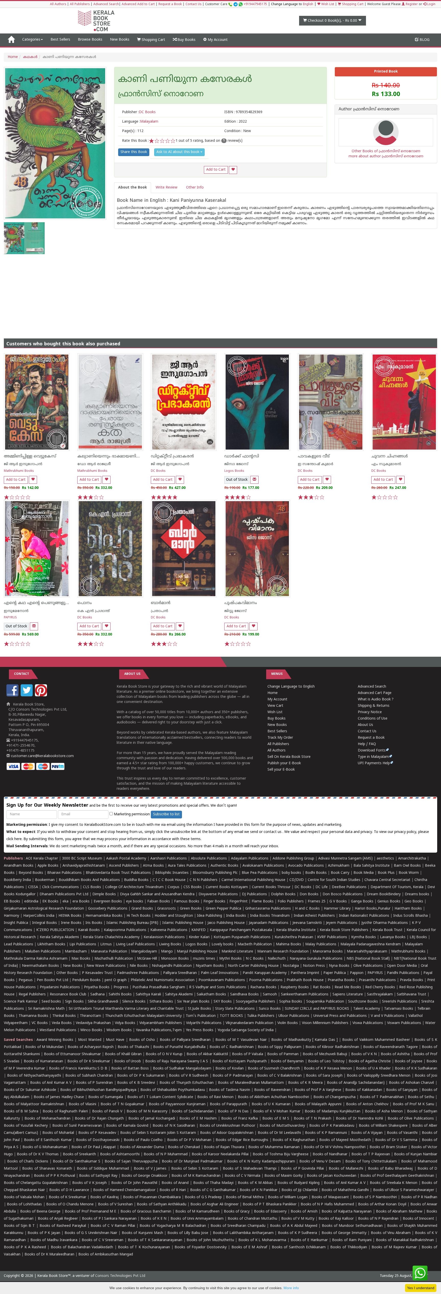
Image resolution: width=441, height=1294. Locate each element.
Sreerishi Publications (399, 1001)
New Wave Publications (106, 966)
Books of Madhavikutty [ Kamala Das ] (304, 1040)
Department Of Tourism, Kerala (397, 887)
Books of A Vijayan (367, 1133)
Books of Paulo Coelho (143, 1140)
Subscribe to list (166, 814)
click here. (14, 839)
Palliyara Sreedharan (180, 973)
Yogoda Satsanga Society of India (245, 1030)
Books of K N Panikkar (258, 1190)
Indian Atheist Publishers (314, 916)
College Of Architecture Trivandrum (134, 887)
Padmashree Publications (138, 973)
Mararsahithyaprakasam (367, 951)
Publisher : (139, 112)
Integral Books (44, 923)
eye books (134, 901)
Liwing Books (170, 944)
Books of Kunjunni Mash (142, 1233)
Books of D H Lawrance (69, 1190)
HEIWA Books (69, 916)
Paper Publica (334, 973)
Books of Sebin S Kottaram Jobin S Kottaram (158, 1133)
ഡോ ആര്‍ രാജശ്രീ (94, 464)
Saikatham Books (211, 994)
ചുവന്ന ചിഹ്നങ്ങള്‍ (389, 456)
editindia (31, 901)
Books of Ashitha (395, 1054)
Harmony (11, 916)
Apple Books (48, 866)
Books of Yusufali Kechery (26, 1126)
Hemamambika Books (103, 916)
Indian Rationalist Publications (364, 916)
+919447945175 (255, 4)
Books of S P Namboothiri (375, 1197)
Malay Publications (320, 944)
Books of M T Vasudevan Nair (241, 1040)
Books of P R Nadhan (419, 1197)
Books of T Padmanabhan (382, 1097)
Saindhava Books (244, 994)
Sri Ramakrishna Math (46, 1009)
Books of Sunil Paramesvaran (77, 1126)
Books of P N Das (233, 1111)
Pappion (356, 973)
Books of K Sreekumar (67, 1197)
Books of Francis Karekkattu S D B (78, 1068)
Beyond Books (31, 873)
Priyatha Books (96, 987)
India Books (236, 916)
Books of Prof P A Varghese (318, 1090)
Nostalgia (291, 966)
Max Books (80, 959)
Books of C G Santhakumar (213, 1190)
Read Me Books (348, 987)
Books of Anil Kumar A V (50, 1083)
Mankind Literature (237, 951)
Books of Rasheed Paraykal (63, 1226)
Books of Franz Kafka (239, 1118)
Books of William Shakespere (383, 1126)
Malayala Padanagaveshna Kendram (370, 944)
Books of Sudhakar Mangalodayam (182, 1068)
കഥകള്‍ (30, 57)
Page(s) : (132, 131)
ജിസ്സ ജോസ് (235, 611)
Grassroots (166, 909)
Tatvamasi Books (398, 1009)
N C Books (255, 959)
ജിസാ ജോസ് (236, 464)
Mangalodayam (144, 951)
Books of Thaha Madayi (213, 1183)
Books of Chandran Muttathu (252, 1219)
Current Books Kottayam (227, 887)
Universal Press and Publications (340, 1016)
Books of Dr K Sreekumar (88, 1061)
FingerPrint (238, 901)
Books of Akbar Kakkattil (207, 1054)
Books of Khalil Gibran (123, 1054)
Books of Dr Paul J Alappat (93, 1147)
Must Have (115, 1040)
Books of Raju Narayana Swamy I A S (176, 1061)
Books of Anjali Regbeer (58, 1219)
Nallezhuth (277, 959)
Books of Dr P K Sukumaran (141, 1076)
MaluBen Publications (43, 951)
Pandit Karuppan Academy (265, 973)
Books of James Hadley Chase (59, 1097)
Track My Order (280, 738)
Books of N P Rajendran (378, 1219)
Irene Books (71, 923)
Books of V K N (364, 1054)
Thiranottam (90, 1016)
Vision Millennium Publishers (325, 1023)
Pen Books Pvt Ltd (52, 980)
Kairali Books (89, 930)
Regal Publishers (32, 994)
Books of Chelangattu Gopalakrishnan (36, 1183)
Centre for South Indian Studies (334, 880)
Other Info (195, 187)
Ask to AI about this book (178, 152)
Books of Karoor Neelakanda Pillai (220, 1154)
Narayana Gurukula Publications (316, 959)
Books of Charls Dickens (27, 1161)
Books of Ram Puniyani (351, 1240)
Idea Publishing (209, 916)
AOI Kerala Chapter (42, 858)
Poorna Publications (266, 980)
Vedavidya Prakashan (93, 1023)
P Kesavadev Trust (97, 973)
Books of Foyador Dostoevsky (201, 1247)
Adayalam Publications (249, 858)
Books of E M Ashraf (249, 1247)
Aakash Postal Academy (126, 858)
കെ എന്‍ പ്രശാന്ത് (93, 611)
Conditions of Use (372, 718)
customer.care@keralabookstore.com (42, 756)
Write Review (166, 187)
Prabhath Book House (305, 980)
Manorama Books (328, 951)
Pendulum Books (86, 980)
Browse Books (90, 40)
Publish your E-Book (284, 763)
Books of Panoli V (107, 1111)
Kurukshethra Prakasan (294, 937)
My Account (217, 40)
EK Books (50, 901)
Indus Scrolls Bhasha (410, 916)
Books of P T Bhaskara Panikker (270, 1204)
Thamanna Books (33, 1016)
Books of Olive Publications (411, 1118)
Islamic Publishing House (182, 923)
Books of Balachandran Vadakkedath (82, 1247)
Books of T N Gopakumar (122, 1104)
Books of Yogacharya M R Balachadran (173, 1226)
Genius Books (388, 901)
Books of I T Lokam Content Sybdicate (160, 1097)
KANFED (198, 930)
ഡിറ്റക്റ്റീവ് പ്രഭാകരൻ (172, 456)
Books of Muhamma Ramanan (274, 1147)
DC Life (321, 887)
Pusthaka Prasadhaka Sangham (158, 987)
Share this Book (133, 152)
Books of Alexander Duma (142, 1147)
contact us (273, 832)
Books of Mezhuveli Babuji (325, 1054)
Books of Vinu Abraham (391, 1233)
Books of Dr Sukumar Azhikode (30, 1090)
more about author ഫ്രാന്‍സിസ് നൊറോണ (386, 156)
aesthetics (385, 858)
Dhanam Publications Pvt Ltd (64, 894)
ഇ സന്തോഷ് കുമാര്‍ (315, 464)
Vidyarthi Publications (204, 1023)
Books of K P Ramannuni (326, 1133)
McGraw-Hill (147, 959)
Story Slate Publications (235, 1009)
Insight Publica (16, 923)
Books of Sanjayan (402, 1090)
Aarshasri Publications (168, 858)
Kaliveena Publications (168, 930)
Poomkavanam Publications (222, 980)
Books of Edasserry (270, 1211)
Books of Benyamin (287, 1061)
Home (13, 57)
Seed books (51, 1001)
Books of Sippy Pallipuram (279, 1047)
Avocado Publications (306, 866)
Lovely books (223, 944)
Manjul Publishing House (197, 951)
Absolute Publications (209, 858)
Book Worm (409, 873)
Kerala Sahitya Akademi (59, 937)
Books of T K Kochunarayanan (144, 1247)
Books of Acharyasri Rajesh (91, 1047)
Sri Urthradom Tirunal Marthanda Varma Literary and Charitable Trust (126, 1009)
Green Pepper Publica (223, 909)
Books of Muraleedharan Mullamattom (251, 1083)
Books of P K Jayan (44, 1233)
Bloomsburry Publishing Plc (215, 873)
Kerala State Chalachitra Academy (111, 937)
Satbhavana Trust (411, 994)
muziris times (204, 959)
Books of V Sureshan (115, 1204)
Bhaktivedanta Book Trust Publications (118, 873)
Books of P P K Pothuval (54, 1176)
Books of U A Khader (373, 1068)
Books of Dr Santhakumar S (76, 1161)
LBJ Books (418, 937)
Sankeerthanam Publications (304, 994)
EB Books (12, 901)
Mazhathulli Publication (113, 959)
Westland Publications (58, 1030)
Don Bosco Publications (343, 894)
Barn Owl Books (407, 866)
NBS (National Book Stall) (368, 959)
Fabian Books (158, 901)
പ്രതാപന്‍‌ (159, 611)
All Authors (58, 4)
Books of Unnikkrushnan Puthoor (227, 1126)
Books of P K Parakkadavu (331, 1126)
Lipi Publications (82, 944)
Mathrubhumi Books (19, 471)
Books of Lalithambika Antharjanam (243, 1233)
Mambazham (76, 951)
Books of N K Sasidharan (174, 1126)
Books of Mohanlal (58, 1133)
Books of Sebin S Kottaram (194, 1169)
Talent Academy (366, 1009)
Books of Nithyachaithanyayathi (34, 1076)
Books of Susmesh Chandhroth (274, 1068)
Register (411, 4)
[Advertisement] (220, 292)
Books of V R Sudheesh (188, 1076)
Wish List (327, 4)
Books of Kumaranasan (43, 1061)
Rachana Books (263, 987)
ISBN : (243, 112)
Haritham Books (408, 909)
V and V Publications (387, 1016)
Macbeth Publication (255, 944)
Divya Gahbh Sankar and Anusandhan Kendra (157, 894)
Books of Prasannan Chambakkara (152, 1197)
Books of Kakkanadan (363, 1090)
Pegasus (26, 980)
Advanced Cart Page (374, 693)
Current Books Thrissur (271, 887)
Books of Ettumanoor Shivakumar (72, 1054)
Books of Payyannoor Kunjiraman (177, 1104)
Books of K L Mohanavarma (262, 1240)
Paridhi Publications (403, 973)
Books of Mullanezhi (346, 1169)
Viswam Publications (404, 1023)
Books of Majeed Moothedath (345, 1140)
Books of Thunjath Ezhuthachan (187, 1083)
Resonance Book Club (68, 994)
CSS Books (192, 887)
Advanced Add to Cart (138, 4)
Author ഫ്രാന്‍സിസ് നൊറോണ (369, 109)
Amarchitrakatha (412, 858)
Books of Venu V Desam (320, 1161)
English (308, 4)
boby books (291, 873)
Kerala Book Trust (387, 930)
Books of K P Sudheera (297, 1233)
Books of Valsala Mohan (24, 1197)
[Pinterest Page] (41, 695)
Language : (140, 122)
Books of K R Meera (305, 1083)
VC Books (40, 1023)
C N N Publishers (203, 880)
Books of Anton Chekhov (367, 1104)
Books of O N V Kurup (164, 1054)
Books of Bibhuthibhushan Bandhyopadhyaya (98, 1090)
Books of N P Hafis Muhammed (327, 1204)
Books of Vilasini (82, 1104)
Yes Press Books (199, 1030)
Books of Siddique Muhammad (103, 1169)
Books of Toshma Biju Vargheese (280, 1154)
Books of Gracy (237, 1211)
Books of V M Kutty (297, 1219)
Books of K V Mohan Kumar (276, 1111)
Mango (167, 951)
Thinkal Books (64, 1016)
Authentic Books (224, 866)
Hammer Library (337, 909)
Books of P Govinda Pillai (302, 1169)
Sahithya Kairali (148, 994)
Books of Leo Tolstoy (326, 1061)
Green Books (191, 909)
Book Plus (386, 873)
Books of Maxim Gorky (283, 1176)
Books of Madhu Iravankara (53, 1240)
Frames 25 (316, 901)
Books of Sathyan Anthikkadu (161, 1204)
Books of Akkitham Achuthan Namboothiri (273, 1097)
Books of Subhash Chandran (89, 1076)
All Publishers (80, 4)
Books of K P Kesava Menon (328, 1068)
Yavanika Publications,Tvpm (159, 1030)
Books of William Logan (288, 1197)
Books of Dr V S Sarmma (396, 1140)
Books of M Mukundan (44, 1047)
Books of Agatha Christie (370, 1061)
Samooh (270, 994)
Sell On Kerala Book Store (289, 757)
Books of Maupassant (330, 1197)
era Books (81, 901)
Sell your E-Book (281, 770)
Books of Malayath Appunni (318, 1104)
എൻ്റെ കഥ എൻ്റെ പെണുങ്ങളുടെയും (41, 603)
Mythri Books (230, 959)
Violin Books (287, 1023)
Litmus (106, 944)
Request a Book (170, 4)
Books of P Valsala (247, 1054)
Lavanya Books (393, 937)
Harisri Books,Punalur (372, 909)
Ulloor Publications (293, 1016)
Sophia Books (290, 1001)
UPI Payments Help (374, 763)
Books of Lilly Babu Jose (188, 1233)
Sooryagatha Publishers (255, 1001)
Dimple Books (104, 894)
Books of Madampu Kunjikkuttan (332, 1111)
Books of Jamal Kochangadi (151, 1118)
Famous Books (186, 901)
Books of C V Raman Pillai (113, 1226)
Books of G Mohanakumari (44, 1147)
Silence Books (133, 1001)
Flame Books (263, 901)
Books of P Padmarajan (233, 1076)
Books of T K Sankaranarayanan (155, 1240)
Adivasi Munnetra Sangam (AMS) (345, 858)
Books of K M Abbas (255, 1183)
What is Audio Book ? (376, 699)
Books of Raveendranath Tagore (390, 1047)
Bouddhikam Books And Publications (89, 880)
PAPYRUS (10, 618)
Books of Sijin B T (19, 1226)
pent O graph (116, 980)
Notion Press (314, 966)
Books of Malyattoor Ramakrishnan (34, 1104)
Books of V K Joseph (89, 1183)
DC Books (158, 471)
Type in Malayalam (373, 757)
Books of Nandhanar (330, 1154)
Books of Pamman (283, 1054)
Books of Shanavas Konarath (47, 1169)
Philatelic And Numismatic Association (162, 980)
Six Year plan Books (193, 1001)
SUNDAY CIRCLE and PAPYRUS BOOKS (317, 1009)
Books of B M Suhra (21, 1111)
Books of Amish (304, 1211)
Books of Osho (142, 1040)
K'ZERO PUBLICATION (55, 930)
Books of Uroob (127, 1061)
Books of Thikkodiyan (348, 1247)
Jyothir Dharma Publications (384, 923)
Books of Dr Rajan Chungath (99, 1118)
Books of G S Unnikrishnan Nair (91, 1233)
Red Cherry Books (380, 987)
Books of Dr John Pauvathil (134, 1183)
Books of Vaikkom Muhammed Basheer (376, 1040)
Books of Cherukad (184, 1147)
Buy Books (185, 40)
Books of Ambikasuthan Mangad (105, 1254)
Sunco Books (270, 1009)
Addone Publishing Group (293, 858)
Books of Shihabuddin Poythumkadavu (172, 1090)
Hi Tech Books (139, 916)
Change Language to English (291, 687)
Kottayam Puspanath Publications (242, 937)
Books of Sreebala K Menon (393, 1183)
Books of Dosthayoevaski (97, 1140)
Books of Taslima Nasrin (229, 1090)
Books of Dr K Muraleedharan (49, 1254)
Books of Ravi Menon (215, 1097)
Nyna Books (339, 966)
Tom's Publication (201, 1016)
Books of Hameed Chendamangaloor (124, 1190)
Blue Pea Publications (260, 873)
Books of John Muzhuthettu (210, 1240)
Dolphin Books (283, 894)
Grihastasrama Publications (268, 909)
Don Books (309, 894)
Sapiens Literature (348, 994)
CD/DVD (296, 880)
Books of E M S (275, 1118)
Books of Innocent (418, 1219)
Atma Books (153, 866)
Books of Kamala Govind (127, 1126)
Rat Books (321, 987)
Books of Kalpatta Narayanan (347, 1211)
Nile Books (139, 966)
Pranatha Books (341, 980)
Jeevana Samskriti (307, 923)
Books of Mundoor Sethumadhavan (352, 1226)
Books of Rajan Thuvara (224, 1147)
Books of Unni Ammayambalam (196, 1219)
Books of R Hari (173, 1190)
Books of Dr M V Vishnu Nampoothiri (334, 1147)
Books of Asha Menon (384, 1111)
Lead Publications (18, 944)
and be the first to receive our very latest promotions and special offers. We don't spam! (121, 805)
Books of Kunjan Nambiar (415, 1154)
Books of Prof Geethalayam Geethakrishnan (397, 1176)
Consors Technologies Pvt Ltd (120, 1276)
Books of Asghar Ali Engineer (214, 1204)
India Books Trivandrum (270, 916)
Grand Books (142, 909)
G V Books (338, 901)
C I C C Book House (169, 880)
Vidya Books (125, 1023)
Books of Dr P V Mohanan (189, 1140)
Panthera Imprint (305, 973)
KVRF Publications (332, 937)
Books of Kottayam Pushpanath (239, 1061)
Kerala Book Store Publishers (344, 930)
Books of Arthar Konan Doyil (382, 1204)
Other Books (67, 973)
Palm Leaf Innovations (220, 973)
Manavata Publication (109, 951)
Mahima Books (288, 944)
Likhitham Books (51, 944)
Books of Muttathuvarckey (282, 1126)
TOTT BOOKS (231, 1016)
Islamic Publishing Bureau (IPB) (132, 923)
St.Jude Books (199, 1009)
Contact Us (193, 4)
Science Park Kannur (21, 1001)
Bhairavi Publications (64, 873)
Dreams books (417, 894)
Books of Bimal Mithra (245, 1197)
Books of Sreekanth (79, 1154)
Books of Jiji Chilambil (299, 1190)
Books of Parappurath (228, 1104)
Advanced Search (106, 4)
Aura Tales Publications (187, 866)
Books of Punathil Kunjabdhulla (179, 1047)
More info (291, 1288)
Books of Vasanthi (402, 1133)
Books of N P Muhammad (165, 1154)
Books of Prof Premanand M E (90, 1211)
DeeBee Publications (349, 887)
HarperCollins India (38, 916)
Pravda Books (411, 980)
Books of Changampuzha (334, 1097)
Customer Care (236, 4)
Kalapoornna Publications (125, 930)
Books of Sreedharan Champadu (238, 1226)
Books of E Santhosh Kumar (48, 1140)
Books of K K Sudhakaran (416, 1068)
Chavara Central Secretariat (387, 880)
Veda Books (62, 1023)
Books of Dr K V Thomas (37, 1154)
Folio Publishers (291, 901)
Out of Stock (237, 480)
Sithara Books (161, 1001)
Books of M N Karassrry (147, 1111)
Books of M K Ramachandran (196, 1176)
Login (430, 4)
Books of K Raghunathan (294, 1140)
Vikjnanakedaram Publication (249, 1023)
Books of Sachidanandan (192, 1111)
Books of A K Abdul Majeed (293, 1226)
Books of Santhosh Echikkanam (299, 1247)
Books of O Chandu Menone (70, 1204)
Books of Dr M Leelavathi (279, 1133)
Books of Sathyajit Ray (98, 1176)
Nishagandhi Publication (172, 966)
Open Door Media (402, 966)
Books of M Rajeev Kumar (394, 1247)
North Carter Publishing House (253, 966)
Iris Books (93, 923)
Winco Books (91, 1030)
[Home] (11, 39)
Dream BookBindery (384, 894)
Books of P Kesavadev (97, 1133)
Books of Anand (175, 1183)
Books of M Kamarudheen (197, 1211)
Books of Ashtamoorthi (120, 1154)
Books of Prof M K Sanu (413, 1104)
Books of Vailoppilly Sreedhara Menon (378, 1076)
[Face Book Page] (13, 695)
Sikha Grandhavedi (103, 1001)
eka (65, 901)
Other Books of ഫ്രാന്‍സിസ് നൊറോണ (386, 151)
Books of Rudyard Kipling (298, 1183)
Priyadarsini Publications (60, 987)
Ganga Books (362, 901)
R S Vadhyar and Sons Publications (217, 987)
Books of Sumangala (105, 1097)
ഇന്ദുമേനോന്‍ (16, 611)
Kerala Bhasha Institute (296, 930)
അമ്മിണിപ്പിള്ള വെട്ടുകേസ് (30, 456)
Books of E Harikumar (309, 1240)
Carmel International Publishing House (253, 880)
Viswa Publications (367, 1023)
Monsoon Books (175, 959)
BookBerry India (17, 880)
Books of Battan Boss (130, 1068)
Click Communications (60, 887)
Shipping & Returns (373, 706)
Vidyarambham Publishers (160, 1023)
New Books (119, 40)
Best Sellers (60, 40)
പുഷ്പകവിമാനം (240, 603)
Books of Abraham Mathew (399, 1211)
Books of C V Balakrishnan (279, 1076)
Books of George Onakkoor (144, 1176)
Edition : (235, 122)
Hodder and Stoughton (174, 916)
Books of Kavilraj (104, 1197)
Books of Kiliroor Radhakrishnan (332, 1047)
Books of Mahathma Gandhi (345, 1190)
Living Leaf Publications (135, 944)
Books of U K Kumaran (271, 1104)
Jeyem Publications (341, 923)
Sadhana (97, 994)
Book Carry (340, 873)
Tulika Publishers (260, 1016)
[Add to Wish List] (233, 170)
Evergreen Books (108, 901)
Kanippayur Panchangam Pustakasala (241, 930)
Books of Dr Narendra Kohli (359, 1118)
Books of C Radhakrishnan (232, 1047)
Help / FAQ (367, 744)
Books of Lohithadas (24, 1204)
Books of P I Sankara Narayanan (109, 1219)
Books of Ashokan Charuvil (411, 1083)
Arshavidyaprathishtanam (84, 866)
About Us (365, 725)
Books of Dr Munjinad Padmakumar (192, 1161)
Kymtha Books (363, 937)
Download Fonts (372, 750)
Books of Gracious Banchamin (145, 1211)
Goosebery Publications (107, 909)
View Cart (275, 706)
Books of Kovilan (229, 1068)
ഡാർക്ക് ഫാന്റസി (241, 456)
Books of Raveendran (272, 1090)
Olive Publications (368, 966)
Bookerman (45, 880)
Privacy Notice (370, 712)
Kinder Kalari (199, 937)
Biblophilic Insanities (172, 873)
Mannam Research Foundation (283, 951)
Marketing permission (131, 814)
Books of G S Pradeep (203, 1197)
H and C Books (307, 909)
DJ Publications (254, 894)
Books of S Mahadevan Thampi (249, 1169)
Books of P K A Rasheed (25, 1247)
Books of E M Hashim (198, 1118)
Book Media (363, 873)
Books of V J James (150, 1169)
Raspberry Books (294, 987)
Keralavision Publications (164, 937)
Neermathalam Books (40, 966)
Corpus (173, 887)
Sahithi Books (120, 994)
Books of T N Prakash (313, 1118)
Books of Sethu (421, 1097)
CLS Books (92, 887)
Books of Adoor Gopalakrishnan (226, 1133)
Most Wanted (89, 1040)
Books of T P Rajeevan (370, 1154)
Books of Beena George (40, 1211)
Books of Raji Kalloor (336, 1219)
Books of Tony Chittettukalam (371, 1161)
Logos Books (234, 471)
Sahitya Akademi (179, 994)
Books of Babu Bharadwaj (390, 1169)
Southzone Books (363, 1001)
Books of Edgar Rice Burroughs (242, 1140)
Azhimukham (338, 866)
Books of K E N (153, 1219)
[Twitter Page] (27, 695)
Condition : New (237, 131)
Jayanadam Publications (268, 923)
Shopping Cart (352, 4)
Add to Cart (216, 170)
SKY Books (223, 1001)
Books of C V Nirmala (242, 1176)
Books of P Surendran (94, 1083)
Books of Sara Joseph (324, 1076)
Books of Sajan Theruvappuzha (131, 1161)
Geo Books (414, 901)
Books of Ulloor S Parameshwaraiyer (403, 1190)
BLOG (424, 40)
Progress (121, 987)
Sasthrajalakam (380, 994)
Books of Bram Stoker (388, 1147)
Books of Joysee (408, 1061)
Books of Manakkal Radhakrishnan (405, 1240)
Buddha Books (136, 880)
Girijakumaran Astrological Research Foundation (44, 909)
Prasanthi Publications (377, 980)
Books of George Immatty (344, 1233)
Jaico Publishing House (226, 923)
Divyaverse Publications (218, 894)
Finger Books (214, 901)
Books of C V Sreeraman (102, 1240)
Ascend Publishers (124, 866)
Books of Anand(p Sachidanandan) (356, 1083)
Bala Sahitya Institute (371, 866)
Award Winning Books (54, 1040)
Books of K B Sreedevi (136, 1083)
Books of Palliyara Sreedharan (185, 1040)
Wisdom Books (119, 1030)
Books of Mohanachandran (47, 1118)
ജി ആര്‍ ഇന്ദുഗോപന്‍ (23, 464)
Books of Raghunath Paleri (65, 1111)
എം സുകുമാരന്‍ (386, 464)
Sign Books (74, 1001)
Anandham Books (18, 866)
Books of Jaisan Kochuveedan (331, 1176)
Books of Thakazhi (133, 1047)
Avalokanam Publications (263, 866)
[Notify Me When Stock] (254, 480)
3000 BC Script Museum (82, 858)
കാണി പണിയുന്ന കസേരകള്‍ (185, 80)
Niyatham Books (210, 966)
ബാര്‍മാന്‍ (160, 603)
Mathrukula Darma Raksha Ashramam (35, 959)
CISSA (33, 887)
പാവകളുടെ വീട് (314, 456)
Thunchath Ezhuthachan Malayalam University (143, 1016)
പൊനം (84, 603)
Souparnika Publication (325, 1001)
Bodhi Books (316, 873)
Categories (31, 40)
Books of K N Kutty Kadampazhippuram (261, 1161)
